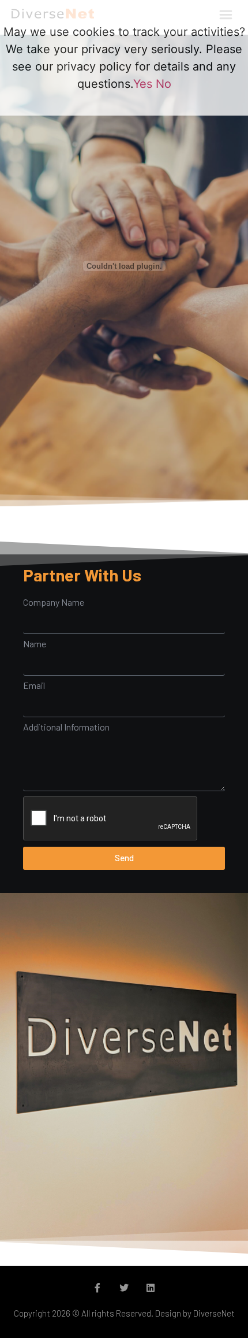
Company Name (53, 602)
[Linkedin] (150, 1287)
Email (34, 685)
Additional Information (66, 727)
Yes (142, 84)
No (163, 84)
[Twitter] (124, 1287)
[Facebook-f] (97, 1287)
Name (34, 643)
